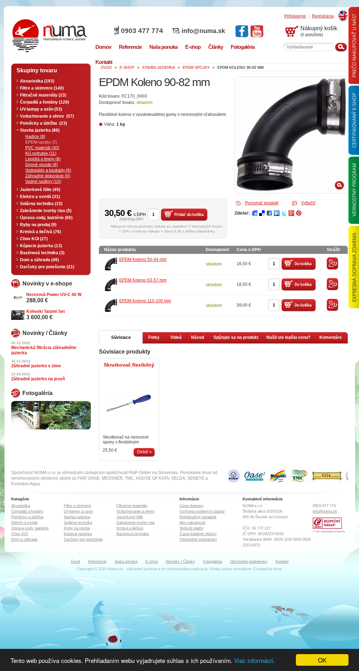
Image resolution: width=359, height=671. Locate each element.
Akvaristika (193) (37, 81)
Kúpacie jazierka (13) (41, 245)
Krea (277, 569)
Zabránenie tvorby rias (135, 522)
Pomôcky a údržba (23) (43, 123)
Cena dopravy (192, 506)
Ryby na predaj (77, 528)
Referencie (97, 561)
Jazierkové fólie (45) (40, 189)
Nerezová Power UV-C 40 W (53, 294)
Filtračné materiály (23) (43, 95)
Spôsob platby (192, 528)
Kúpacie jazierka (78, 534)
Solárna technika (78, 522)
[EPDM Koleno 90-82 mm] (291, 135)
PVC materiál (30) (42, 147)
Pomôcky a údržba (27, 517)
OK (322, 660)
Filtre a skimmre (77, 506)
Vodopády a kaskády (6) (48, 170)
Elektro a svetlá (24, 522)
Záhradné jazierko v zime (36, 365)
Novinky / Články (180, 561)
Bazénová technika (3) (42, 252)
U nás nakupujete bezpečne (329, 531)
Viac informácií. (254, 660)
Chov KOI (19, 534)
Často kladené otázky (198, 534)
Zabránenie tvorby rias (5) (46, 210)
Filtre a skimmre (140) (42, 88)
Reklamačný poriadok (198, 517)
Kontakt (282, 561)
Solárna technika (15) (41, 203)
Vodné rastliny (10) (43, 181)
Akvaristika (20, 506)
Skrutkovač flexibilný (129, 365)
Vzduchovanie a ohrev (135, 511)
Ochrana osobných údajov (202, 511)
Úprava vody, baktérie (30, 528)
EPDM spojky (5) (41, 142)
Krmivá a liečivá (129, 528)
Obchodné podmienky (198, 539)
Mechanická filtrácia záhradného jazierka (43, 350)
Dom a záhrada (24, 539)
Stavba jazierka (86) (40, 130)
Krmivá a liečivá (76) (40, 231)
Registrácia (323, 16)
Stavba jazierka (77, 517)
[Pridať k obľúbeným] (333, 268)
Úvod (75, 561)
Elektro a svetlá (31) (40, 196)
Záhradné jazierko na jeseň (38, 378)
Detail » (144, 451)
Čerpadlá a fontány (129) (44, 102)
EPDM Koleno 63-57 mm (143, 280)
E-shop (151, 561)
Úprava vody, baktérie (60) (46, 217)
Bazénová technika (132, 534)
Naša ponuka (126, 561)
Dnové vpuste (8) (41, 164)
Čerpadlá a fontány (27, 511)
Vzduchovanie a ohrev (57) (47, 116)
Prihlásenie (295, 16)
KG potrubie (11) (40, 153)
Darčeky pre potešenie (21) (47, 266)
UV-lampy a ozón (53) (41, 109)
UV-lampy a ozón (78, 511)
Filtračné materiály (132, 506)
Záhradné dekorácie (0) (47, 175)
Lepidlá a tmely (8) (43, 159)
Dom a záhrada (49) (39, 259)
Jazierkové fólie (129, 517)
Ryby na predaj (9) (38, 224)
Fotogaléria (212, 561)
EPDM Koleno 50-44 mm (143, 259)
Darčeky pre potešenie (83, 539)
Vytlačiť (308, 202)
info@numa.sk (203, 30)
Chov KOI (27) (34, 238)
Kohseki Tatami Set (45, 311)
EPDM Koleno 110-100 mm (145, 300)
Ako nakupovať (192, 522)
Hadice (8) (35, 136)
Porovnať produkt (261, 202)
